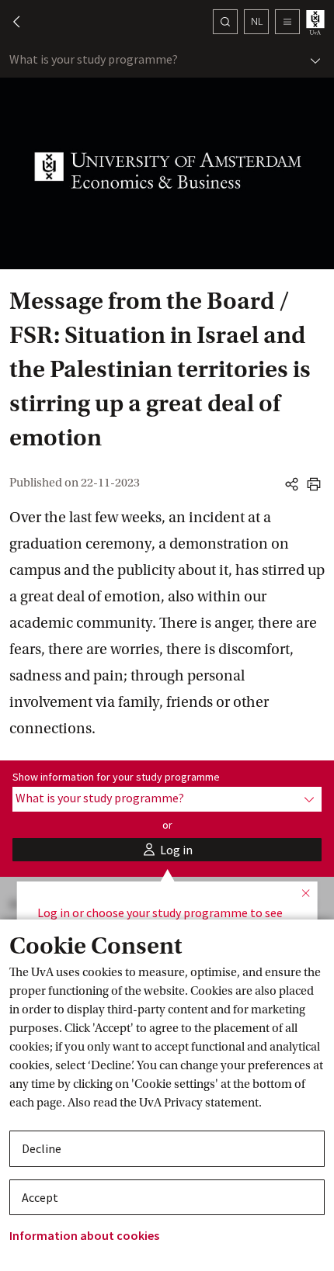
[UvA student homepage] (317, 22)
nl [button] (257, 21)
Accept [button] (40, 1197)
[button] (9, 21)
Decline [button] (41, 1148)
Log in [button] (53, 912)
